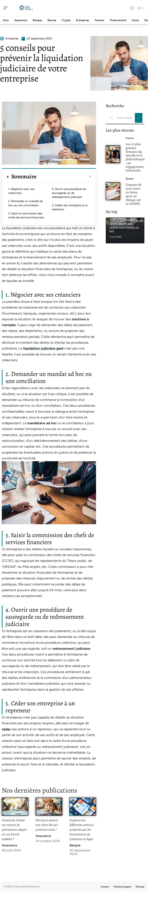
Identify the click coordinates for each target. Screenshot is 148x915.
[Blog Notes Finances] (26, 8)
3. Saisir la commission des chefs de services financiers (26, 215)
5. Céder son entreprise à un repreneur (70, 207)
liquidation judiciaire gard (43, 348)
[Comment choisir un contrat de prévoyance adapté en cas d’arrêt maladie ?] (15, 806)
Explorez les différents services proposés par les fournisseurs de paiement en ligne (81, 829)
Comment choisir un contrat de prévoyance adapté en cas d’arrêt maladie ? (14, 829)
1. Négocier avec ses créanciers (21, 191)
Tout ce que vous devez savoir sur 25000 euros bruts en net (124, 225)
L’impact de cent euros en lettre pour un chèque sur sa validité (134, 194)
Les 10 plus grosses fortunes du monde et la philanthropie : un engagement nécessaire (135, 157)
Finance (130, 138)
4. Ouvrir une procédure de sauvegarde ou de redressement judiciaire (69, 193)
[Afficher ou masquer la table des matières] (64, 176)
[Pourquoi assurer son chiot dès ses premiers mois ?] (49, 806)
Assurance (9, 845)
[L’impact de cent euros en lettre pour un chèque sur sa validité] (113, 191)
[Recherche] (131, 8)
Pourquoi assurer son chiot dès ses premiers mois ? (47, 825)
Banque (74, 845)
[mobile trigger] (7, 8)
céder (6, 729)
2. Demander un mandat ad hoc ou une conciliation (25, 203)
